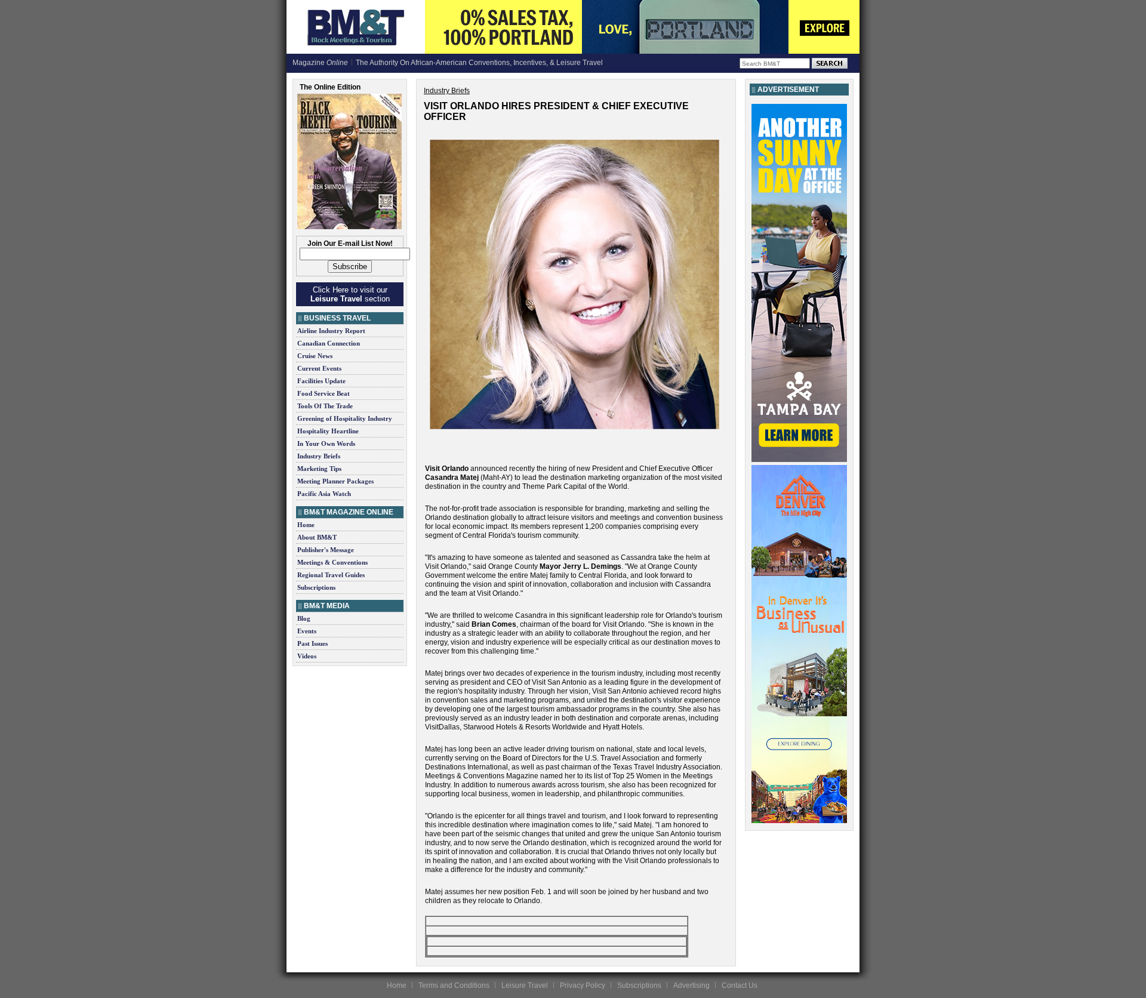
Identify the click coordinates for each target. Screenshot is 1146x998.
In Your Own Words (326, 443)
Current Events (319, 368)
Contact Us (739, 985)
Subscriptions (316, 587)
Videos (306, 656)
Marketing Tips (319, 468)
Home (306, 524)
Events (306, 630)
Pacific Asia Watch (324, 493)
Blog (303, 618)
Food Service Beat (323, 393)
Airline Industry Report (331, 330)
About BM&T (317, 537)
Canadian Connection (328, 343)
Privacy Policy (582, 985)
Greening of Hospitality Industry (344, 418)
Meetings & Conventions (332, 562)
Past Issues (312, 643)
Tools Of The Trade (325, 405)
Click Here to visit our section (350, 294)
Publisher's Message (325, 549)
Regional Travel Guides (331, 574)
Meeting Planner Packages (335, 481)
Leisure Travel (524, 985)
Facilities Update (321, 380)
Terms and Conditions (453, 985)
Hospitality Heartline (328, 431)
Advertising (691, 985)
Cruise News (314, 355)
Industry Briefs (318, 456)
